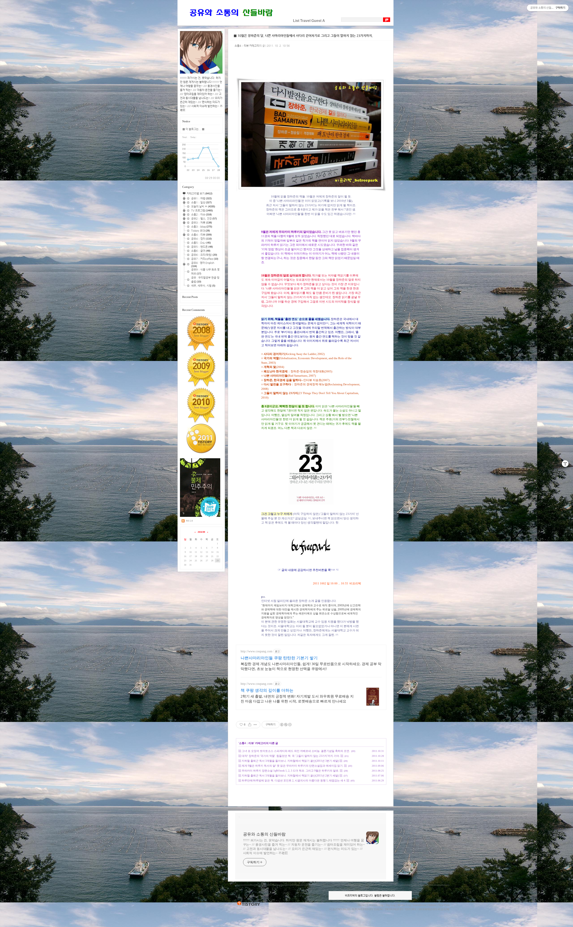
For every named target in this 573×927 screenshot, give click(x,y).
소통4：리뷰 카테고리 (247, 45)
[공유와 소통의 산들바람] (231, 21)
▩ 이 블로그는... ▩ (193, 129)
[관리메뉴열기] (565, 463)
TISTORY (248, 904)
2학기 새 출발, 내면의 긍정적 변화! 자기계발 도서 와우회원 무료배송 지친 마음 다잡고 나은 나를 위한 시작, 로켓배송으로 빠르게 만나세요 (297, 698)
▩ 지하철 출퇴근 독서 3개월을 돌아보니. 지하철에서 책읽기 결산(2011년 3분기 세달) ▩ (290, 760)
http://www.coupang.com (256, 651)
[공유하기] (249, 724)
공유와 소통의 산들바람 (264, 834)
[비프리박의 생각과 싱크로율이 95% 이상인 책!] (200, 516)
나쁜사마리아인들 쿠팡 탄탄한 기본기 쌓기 (279, 658)
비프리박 (335, 909)
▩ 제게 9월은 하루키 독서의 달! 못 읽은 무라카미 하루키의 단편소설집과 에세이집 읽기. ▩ (292, 765)
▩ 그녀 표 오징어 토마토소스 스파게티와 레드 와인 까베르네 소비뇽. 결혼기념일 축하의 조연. (294, 751)
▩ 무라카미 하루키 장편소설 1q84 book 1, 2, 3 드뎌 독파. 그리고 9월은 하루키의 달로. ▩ (290, 770)
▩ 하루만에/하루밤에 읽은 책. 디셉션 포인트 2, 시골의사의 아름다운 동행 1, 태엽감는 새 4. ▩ (293, 780)
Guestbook (419, 905)
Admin (432, 905)
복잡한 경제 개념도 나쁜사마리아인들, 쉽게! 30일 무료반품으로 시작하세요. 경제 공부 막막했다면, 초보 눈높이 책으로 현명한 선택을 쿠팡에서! (311, 666)
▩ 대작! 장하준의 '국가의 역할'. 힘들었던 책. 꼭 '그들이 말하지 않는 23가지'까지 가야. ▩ (290, 755)
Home (361, 905)
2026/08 (201, 532)
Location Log (375, 905)
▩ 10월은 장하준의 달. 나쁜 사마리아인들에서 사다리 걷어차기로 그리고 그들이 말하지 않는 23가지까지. (303, 35)
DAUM (378, 909)
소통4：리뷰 (246, 743)
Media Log (404, 905)
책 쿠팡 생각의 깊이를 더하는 (267, 690)
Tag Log (390, 905)
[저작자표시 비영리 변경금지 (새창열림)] (286, 724)
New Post (443, 905)
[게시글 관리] (255, 724)
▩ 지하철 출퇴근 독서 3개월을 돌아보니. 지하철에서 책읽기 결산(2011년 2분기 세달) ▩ (290, 775)
